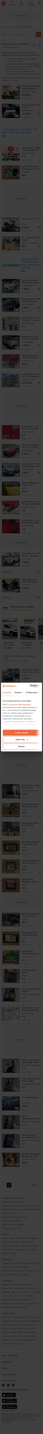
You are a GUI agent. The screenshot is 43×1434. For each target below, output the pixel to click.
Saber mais (20, 740)
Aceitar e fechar (21, 733)
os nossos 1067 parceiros (19, 705)
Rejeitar (21, 746)
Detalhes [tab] (18, 692)
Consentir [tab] (7, 692)
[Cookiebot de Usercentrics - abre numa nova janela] (30, 685)
